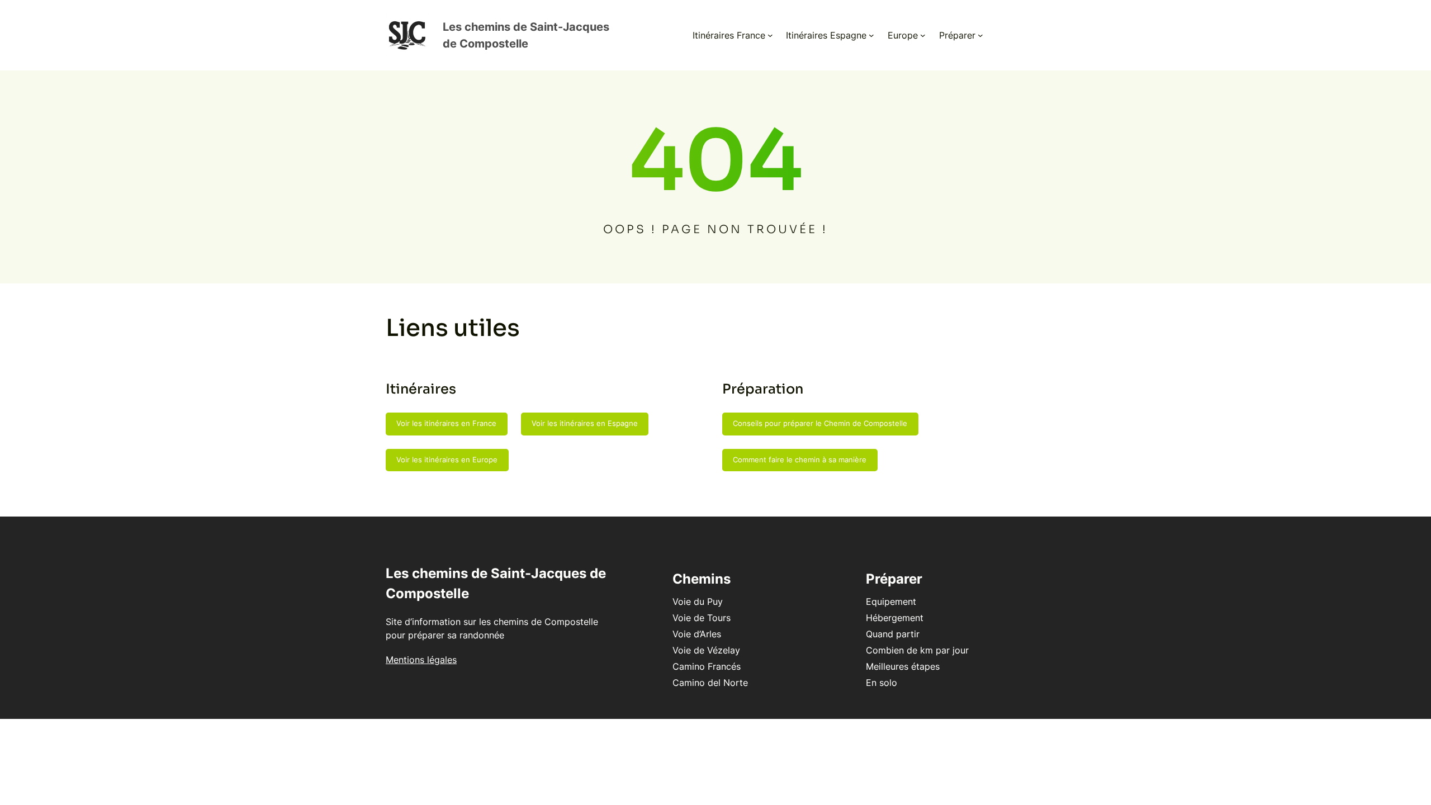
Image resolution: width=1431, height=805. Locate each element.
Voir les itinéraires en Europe (446, 459)
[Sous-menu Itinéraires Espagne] (871, 35)
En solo (881, 682)
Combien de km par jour (917, 650)
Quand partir (893, 634)
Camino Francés (706, 666)
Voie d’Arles (696, 634)
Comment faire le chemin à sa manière (799, 459)
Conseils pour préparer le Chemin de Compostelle (820, 423)
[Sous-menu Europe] (923, 35)
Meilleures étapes (903, 666)
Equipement (891, 601)
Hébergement (894, 617)
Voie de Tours (701, 617)
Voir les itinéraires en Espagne (585, 423)
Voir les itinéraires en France (446, 423)
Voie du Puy (697, 601)
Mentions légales (421, 659)
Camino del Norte (710, 682)
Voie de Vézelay (706, 650)
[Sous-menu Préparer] (980, 35)
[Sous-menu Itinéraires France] (770, 35)
